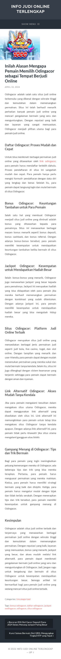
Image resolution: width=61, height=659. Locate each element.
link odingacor (48, 161)
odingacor (21, 608)
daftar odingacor (35, 605)
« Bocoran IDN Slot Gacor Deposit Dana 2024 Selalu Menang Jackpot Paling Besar (27, 623)
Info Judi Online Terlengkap (30, 9)
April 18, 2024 (12, 87)
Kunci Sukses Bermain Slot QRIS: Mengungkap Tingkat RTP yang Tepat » (31, 634)
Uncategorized (23, 599)
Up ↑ (31, 652)
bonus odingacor (18, 605)
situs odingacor (34, 608)
